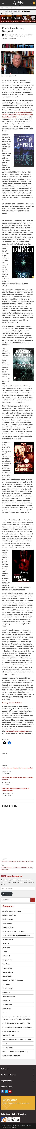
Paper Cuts (6, 1001)
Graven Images (7, 968)
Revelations (16, 11)
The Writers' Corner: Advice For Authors (16, 1039)
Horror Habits (7, 976)
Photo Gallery (7, 1005)
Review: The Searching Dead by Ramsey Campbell (17, 768)
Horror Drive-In (7, 972)
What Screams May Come (11, 1056)
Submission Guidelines (10, 1031)
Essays (4, 952)
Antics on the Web (9, 915)
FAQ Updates (7, 960)
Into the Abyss (7, 988)
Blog (9, 11)
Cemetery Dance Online (12, 34)
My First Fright (7, 992)
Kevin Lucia (20, 36)
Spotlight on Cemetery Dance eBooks (16, 1023)
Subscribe (6, 894)
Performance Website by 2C (8, 1127)
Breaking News (7, 927)
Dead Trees (6, 948)
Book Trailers (7, 923)
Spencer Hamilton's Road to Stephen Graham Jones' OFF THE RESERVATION (16, 1018)
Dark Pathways (7, 939)
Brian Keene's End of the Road (13, 931)
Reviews (5, 1013)
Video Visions (7, 1047)
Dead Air (5, 944)
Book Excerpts (7, 919)
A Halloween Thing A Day (11, 911)
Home (4, 11)
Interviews (6, 984)
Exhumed (6, 956)
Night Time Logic (8, 996)
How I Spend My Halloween (12, 980)
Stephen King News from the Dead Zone (17, 1027)
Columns (13, 36)
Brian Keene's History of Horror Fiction (16, 935)
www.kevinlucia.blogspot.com (17, 731)
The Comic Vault (8, 1035)
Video (4, 1043)
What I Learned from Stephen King (15, 1052)
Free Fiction (6, 964)
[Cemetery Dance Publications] (18, 3)
